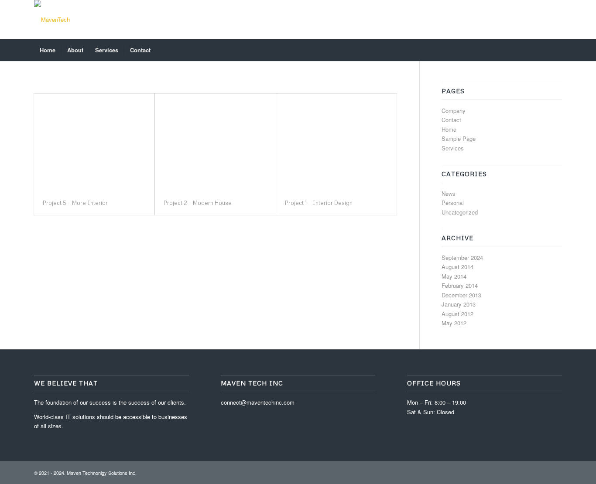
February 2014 (460, 285)
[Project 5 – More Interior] (94, 142)
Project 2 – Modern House (198, 202)
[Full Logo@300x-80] (52, 19)
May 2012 (454, 323)
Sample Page (459, 138)
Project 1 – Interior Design (319, 202)
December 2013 (461, 295)
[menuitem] (47, 50)
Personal (453, 202)
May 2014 (454, 276)
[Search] (556, 50)
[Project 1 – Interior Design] (336, 142)
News (449, 193)
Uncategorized (460, 212)
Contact (451, 120)
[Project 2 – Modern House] (215, 142)
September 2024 (462, 257)
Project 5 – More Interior (75, 202)
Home (449, 129)
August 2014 (457, 266)
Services (453, 148)
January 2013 (459, 304)
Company (454, 110)
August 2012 (457, 314)
